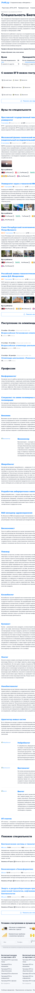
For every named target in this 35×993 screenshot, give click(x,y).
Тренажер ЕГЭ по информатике (6, 977)
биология (24, 80)
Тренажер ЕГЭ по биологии (9, 973)
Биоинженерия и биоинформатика (17, 869)
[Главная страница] (5, 3)
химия (16, 80)
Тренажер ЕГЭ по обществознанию (6, 970)
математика (7, 87)
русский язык (8, 80)
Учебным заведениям (7, 990)
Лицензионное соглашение (23, 990)
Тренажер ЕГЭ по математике (6, 965)
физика (17, 95)
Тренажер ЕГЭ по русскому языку (9, 961)
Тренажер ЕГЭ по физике (8, 981)
